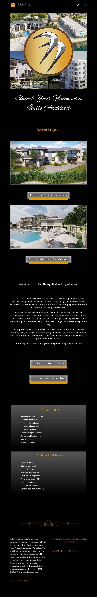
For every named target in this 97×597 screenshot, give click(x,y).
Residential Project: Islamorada (48, 195)
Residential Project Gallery (48, 363)
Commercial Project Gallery (48, 378)
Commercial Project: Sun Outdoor (48, 259)
